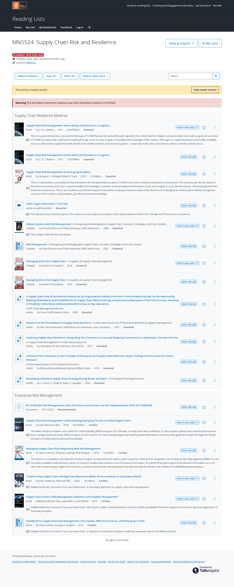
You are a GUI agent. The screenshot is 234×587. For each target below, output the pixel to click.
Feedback (66, 27)
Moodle (217, 5)
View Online (188, 156)
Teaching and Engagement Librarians (173, 5)
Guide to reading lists (139, 5)
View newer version (205, 89)
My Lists (30, 27)
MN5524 (31, 62)
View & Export (179, 43)
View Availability (188, 127)
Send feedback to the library (189, 561)
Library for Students (138, 561)
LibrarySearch (204, 5)
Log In (79, 27)
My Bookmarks (47, 27)
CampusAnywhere (161, 561)
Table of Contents (27, 76)
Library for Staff (117, 561)
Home (17, 27)
